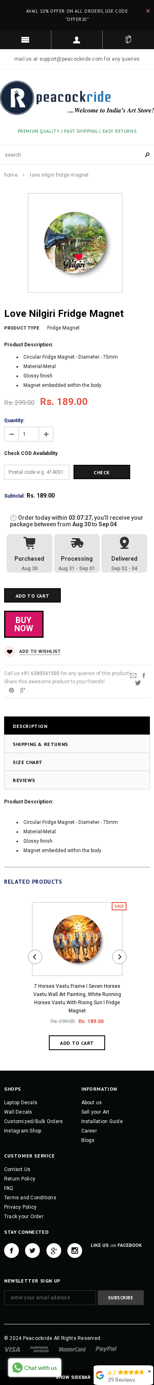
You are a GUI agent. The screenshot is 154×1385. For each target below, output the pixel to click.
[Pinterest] (11, 690)
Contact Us (17, 1169)
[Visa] (12, 1349)
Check (102, 472)
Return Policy (19, 1179)
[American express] (39, 1349)
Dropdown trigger (77, 39)
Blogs (88, 1140)
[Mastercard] (72, 1349)
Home (11, 175)
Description (30, 726)
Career (89, 1131)
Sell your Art (95, 1112)
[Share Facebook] (144, 675)
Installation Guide (102, 1121)
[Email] (133, 675)
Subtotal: (14, 496)
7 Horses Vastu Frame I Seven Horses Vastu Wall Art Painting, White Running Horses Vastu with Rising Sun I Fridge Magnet (77, 998)
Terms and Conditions (30, 1198)
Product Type (21, 328)
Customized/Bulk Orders (33, 1121)
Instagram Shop (22, 1131)
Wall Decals (18, 1112)
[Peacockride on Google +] (53, 1250)
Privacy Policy (20, 1207)
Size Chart (28, 762)
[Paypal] (106, 1349)
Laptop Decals (20, 1102)
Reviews (24, 780)
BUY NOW (23, 624)
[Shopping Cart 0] (128, 39)
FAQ (9, 1188)
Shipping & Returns (40, 744)
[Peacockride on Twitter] (32, 1250)
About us (91, 1102)
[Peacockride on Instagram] (74, 1250)
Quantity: (14, 420)
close (148, 11)
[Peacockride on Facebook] (11, 1250)
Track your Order (24, 1216)
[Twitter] (138, 682)
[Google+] (22, 690)
